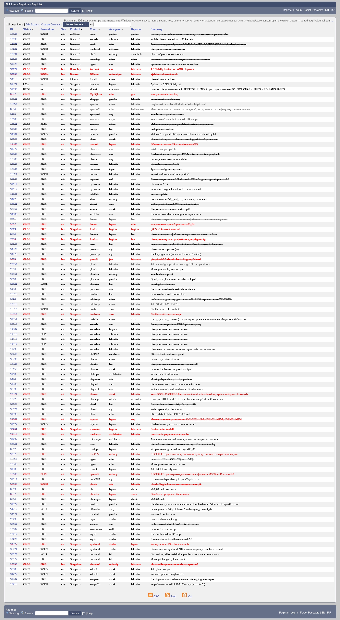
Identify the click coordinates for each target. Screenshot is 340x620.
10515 (13, 304)
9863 (13, 229)
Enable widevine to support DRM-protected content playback (185, 154)
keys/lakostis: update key (165, 99)
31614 (13, 479)
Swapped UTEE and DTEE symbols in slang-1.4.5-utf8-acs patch (188, 399)
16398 (13, 39)
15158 (13, 369)
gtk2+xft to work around (165, 229)
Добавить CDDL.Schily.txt (166, 84)
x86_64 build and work (163, 489)
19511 (13, 339)
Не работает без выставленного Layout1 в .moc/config (183, 444)
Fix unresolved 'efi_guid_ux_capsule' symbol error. (179, 199)
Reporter (136, 29)
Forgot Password (313, 9)
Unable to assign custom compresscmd (173, 424)
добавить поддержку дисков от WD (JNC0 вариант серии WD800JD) (191, 299)
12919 (13, 534)
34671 (13, 514)
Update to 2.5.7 (159, 184)
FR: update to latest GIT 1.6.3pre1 (170, 414)
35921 (13, 549)
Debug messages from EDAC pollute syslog (176, 324)
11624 (13, 174)
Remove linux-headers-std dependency (173, 289)
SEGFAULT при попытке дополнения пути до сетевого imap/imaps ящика (194, 454)
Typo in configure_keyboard (166, 169)
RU (332, 9)
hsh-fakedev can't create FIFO (168, 294)
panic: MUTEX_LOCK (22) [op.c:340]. (172, 459)
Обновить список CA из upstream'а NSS (174, 144)
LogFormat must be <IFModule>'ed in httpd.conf (178, 104)
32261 (13, 429)
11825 (13, 459)
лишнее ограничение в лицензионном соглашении (180, 59)
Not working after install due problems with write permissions (185, 554)
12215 (13, 584)
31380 (13, 129)
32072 (13, 69)
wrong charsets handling (164, 94)
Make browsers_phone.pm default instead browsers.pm (182, 124)
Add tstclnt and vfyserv (164, 469)
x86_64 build (158, 499)
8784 (13, 234)
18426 (13, 399)
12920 (13, 539)
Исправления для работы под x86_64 (173, 449)
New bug (14, 10)
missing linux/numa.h (163, 284)
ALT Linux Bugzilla (17, 4)
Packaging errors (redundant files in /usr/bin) (176, 254)
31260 (13, 179)
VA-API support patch (163, 149)
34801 (13, 134)
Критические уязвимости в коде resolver (175, 64)
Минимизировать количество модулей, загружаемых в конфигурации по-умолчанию (201, 109)
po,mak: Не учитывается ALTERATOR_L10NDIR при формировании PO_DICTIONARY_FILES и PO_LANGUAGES (218, 89)
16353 (13, 564)
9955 (13, 259)
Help (89, 10)
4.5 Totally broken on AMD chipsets (172, 69)
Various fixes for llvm (163, 514)
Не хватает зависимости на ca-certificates (175, 384)
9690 (13, 299)
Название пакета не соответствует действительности (183, 349)
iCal (189, 596)
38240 (13, 244)
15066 (13, 474)
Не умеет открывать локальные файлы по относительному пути (189, 219)
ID (11, 29)
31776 (13, 64)
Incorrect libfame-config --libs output (171, 369)
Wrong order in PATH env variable (170, 544)
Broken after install (162, 429)
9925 (13, 114)
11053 (13, 104)
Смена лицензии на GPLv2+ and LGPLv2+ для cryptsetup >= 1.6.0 (190, 179)
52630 (13, 484)
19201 (13, 194)
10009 (13, 124)
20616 (13, 324)
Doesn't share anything (164, 519)
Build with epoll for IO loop (166, 534)
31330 (13, 89)
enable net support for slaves (167, 114)
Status (28, 29)
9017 (13, 224)
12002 (13, 529)
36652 (13, 524)
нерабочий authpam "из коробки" (170, 174)
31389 (13, 284)
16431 (13, 54)
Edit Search (32, 24)
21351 (13, 274)
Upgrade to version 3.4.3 (165, 164)
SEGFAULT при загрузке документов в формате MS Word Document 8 (192, 474)
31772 (13, 149)
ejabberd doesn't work (164, 74)
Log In (298, 9)
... (332, 20)
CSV (156, 596)
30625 (13, 404)
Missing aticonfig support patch (168, 269)
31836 (13, 414)
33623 (13, 139)
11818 (13, 314)
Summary (157, 29)
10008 (13, 119)
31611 (13, 184)
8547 (13, 94)
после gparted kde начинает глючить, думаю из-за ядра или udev (189, 34)
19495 (13, 349)
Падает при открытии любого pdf (170, 209)
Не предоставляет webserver (168, 49)
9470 (13, 379)
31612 (13, 189)
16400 (13, 159)
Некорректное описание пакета (169, 329)
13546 (13, 464)
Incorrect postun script (163, 529)
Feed (173, 596)
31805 (13, 154)
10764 (13, 169)
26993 (13, 519)
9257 (13, 454)
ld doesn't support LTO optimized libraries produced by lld (183, 134)
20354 (13, 264)
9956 (13, 289)
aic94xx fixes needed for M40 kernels (172, 39)
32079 (13, 559)
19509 (13, 329)
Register (287, 9)
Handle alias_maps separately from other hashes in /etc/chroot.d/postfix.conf (194, 504)
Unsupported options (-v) (165, 249)
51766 (13, 384)
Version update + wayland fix (167, 574)
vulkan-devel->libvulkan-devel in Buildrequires (177, 389)
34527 (13, 544)
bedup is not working (162, 129)
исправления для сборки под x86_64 (172, 224)
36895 (13, 74)
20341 (13, 444)
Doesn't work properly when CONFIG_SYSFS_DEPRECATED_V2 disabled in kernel (198, 44)
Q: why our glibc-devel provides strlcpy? (173, 279)
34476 (13, 249)
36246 (13, 354)
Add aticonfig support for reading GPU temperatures (180, 264)
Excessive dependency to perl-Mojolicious (175, 479)
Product (76, 29)
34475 (13, 254)
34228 (13, 199)
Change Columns (51, 24)
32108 (13, 279)
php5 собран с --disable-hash (167, 54)
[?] (83, 10)
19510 (13, 334)
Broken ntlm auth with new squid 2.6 (171, 539)
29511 (13, 434)
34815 (13, 79)
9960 (13, 374)
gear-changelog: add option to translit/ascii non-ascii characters (187, 244)
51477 (13, 84)
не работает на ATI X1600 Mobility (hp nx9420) (178, 584)
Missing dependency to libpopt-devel (171, 379)
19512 (13, 344)
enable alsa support (162, 274)
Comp (95, 29)
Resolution (47, 29)
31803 (13, 469)
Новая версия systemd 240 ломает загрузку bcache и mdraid (187, 549)
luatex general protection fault (167, 409)
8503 (13, 489)
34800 (13, 214)
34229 (13, 574)
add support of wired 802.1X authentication (175, 204)
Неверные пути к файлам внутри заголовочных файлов (184, 234)
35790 (13, 359)
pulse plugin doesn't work (165, 359)
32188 (13, 164)
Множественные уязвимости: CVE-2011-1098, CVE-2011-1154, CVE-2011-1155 (196, 419)
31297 (13, 439)
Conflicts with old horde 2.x (166, 309)
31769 (13, 579)
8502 (13, 449)
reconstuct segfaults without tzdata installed (176, 189)
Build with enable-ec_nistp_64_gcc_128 (173, 404)
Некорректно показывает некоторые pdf (174, 364)
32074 (13, 554)
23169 (13, 204)
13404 (13, 364)
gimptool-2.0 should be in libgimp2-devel (176, 259)
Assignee (116, 29)
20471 (13, 394)
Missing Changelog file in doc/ (168, 559)
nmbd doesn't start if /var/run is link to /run (175, 524)
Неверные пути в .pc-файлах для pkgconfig (178, 239)
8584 (13, 109)
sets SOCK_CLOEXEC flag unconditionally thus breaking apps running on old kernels (199, 394)
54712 (13, 509)
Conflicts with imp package (166, 314)
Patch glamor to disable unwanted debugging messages (182, 579)
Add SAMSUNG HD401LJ (165, 304)
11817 (13, 309)
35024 (13, 409)
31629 (13, 424)
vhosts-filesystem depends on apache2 (174, 564)
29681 (13, 419)
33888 (13, 569)
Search (29, 10)
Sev (63, 29)
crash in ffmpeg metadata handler (170, 434)
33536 (13, 389)
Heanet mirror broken (163, 79)
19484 (13, 144)
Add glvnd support (161, 569)
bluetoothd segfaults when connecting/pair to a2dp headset (184, 139)
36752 (13, 209)
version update (159, 194)
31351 (13, 319)
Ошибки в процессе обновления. (170, 494)
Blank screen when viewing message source (176, 214)
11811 (13, 294)
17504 (13, 34)
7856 (13, 239)
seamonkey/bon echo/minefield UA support (175, 119)
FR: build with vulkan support (167, 354)
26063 (13, 269)
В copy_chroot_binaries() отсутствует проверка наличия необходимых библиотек (198, 319)
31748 (13, 59)
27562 (13, 99)
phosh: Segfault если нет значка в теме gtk (176, 484)
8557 (13, 494)
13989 (13, 49)
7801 (13, 219)
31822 (13, 504)
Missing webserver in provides (168, 464)
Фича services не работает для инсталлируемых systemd (185, 439)
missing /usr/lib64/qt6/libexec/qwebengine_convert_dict (182, 509)
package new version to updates (169, 159)
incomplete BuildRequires (165, 374)
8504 (13, 499)
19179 (13, 44)
